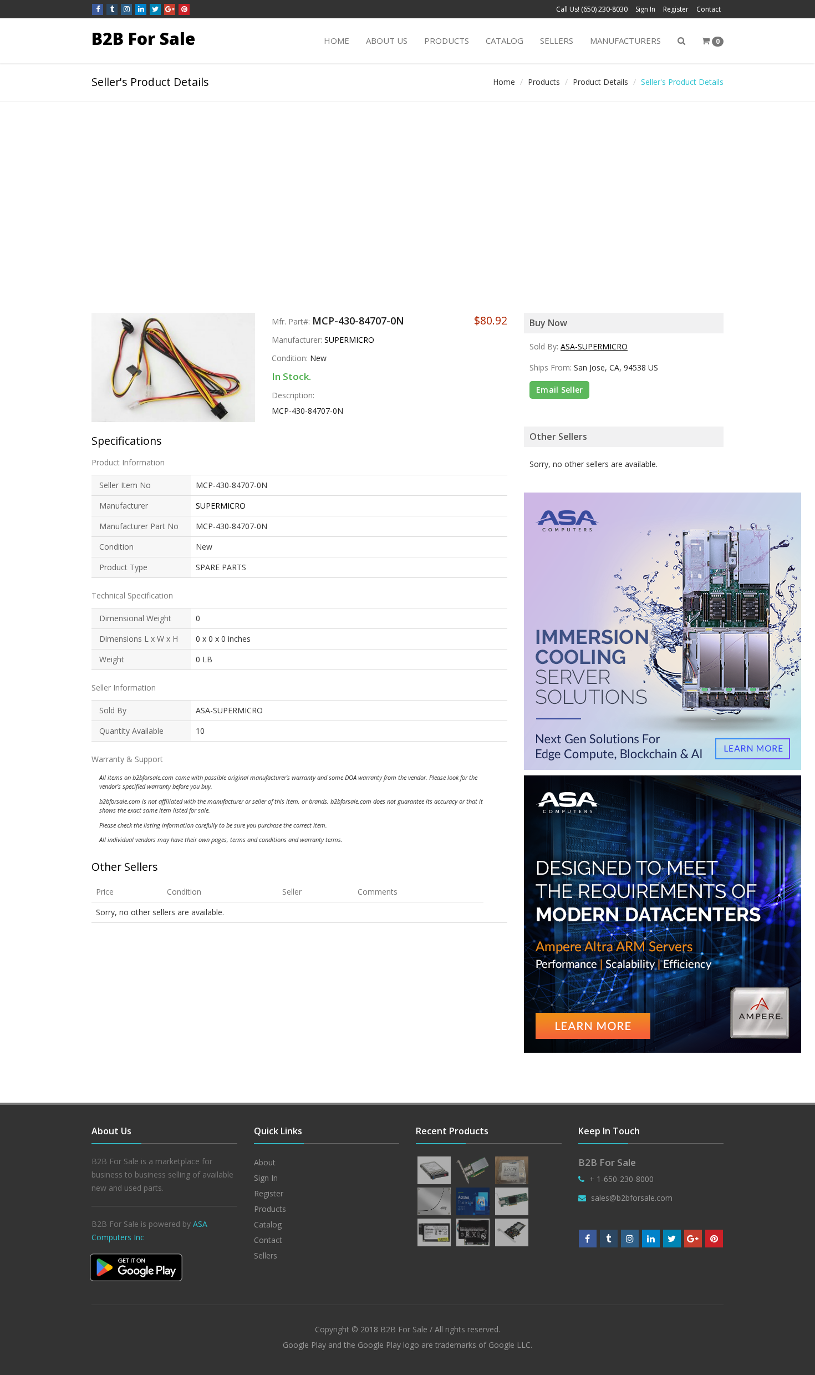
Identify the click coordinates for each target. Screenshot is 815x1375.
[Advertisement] (407, 184)
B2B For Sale (143, 38)
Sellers (556, 40)
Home (336, 40)
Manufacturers (625, 40)
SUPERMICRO (349, 339)
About (265, 1162)
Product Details (600, 82)
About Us (386, 40)
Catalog (504, 40)
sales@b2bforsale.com (632, 1198)
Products (446, 40)
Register (676, 9)
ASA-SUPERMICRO (594, 346)
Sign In (645, 9)
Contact (708, 9)
